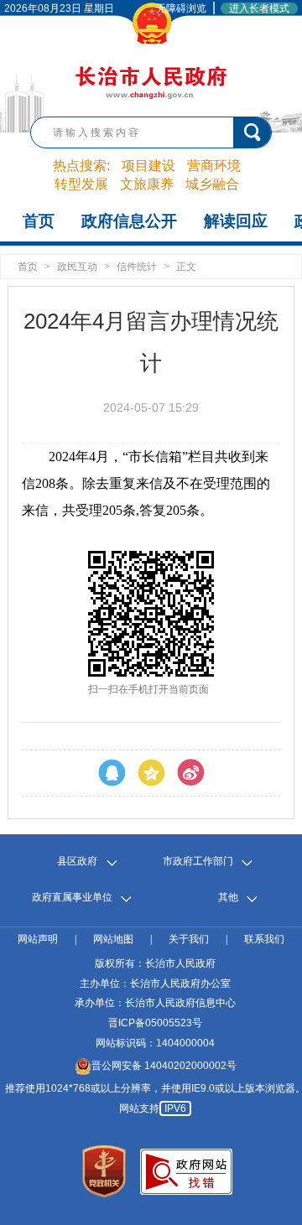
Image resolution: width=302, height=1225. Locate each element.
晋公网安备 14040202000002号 (164, 1066)
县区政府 (77, 861)
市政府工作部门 (198, 861)
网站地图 (113, 939)
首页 (39, 221)
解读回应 (236, 221)
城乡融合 (212, 184)
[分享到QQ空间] (151, 773)
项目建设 (148, 165)
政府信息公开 (129, 221)
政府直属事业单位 (72, 897)
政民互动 (77, 267)
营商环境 (214, 165)
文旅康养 (147, 184)
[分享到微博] (191, 773)
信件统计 (137, 267)
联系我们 (264, 939)
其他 (228, 897)
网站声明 (38, 939)
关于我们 (189, 939)
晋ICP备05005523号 (155, 1023)
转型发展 (81, 184)
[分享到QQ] (112, 773)
